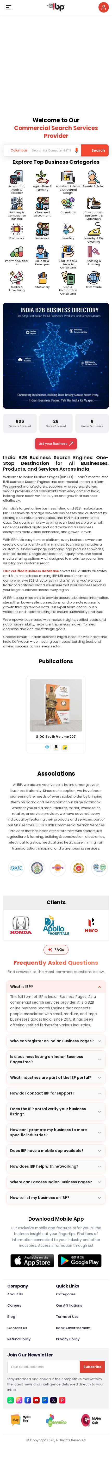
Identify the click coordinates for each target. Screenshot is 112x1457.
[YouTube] (36, 1400)
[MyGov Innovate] (56, 1426)
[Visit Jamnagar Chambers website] (35, 868)
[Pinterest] (62, 1400)
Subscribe (92, 1366)
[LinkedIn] (45, 1400)
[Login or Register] (103, 7)
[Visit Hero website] (91, 925)
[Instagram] (19, 1400)
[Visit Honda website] (21, 925)
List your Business (53, 443)
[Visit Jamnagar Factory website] (56, 868)
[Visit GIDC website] (14, 868)
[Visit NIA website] (77, 868)
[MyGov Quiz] (91, 1426)
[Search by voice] (76, 150)
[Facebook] (27, 1400)
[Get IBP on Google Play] (80, 1260)
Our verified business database (31, 571)
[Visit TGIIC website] (98, 868)
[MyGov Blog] (20, 1426)
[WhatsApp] (10, 1400)
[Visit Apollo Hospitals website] (56, 925)
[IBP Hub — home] (56, 7)
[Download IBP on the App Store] (32, 1260)
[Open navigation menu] (8, 7)
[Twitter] (53, 1400)
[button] (47, 747)
